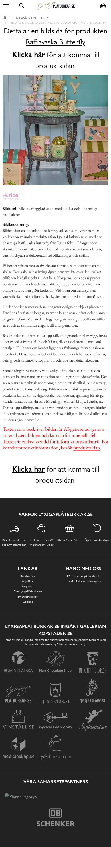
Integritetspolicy (27, 596)
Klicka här (28, 54)
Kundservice (27, 576)
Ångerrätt (28, 586)
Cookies (28, 601)
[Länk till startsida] (4, 18)
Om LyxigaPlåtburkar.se (28, 591)
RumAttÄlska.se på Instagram (83, 581)
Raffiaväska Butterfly (55, 42)
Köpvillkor (28, 581)
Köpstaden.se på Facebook (83, 576)
